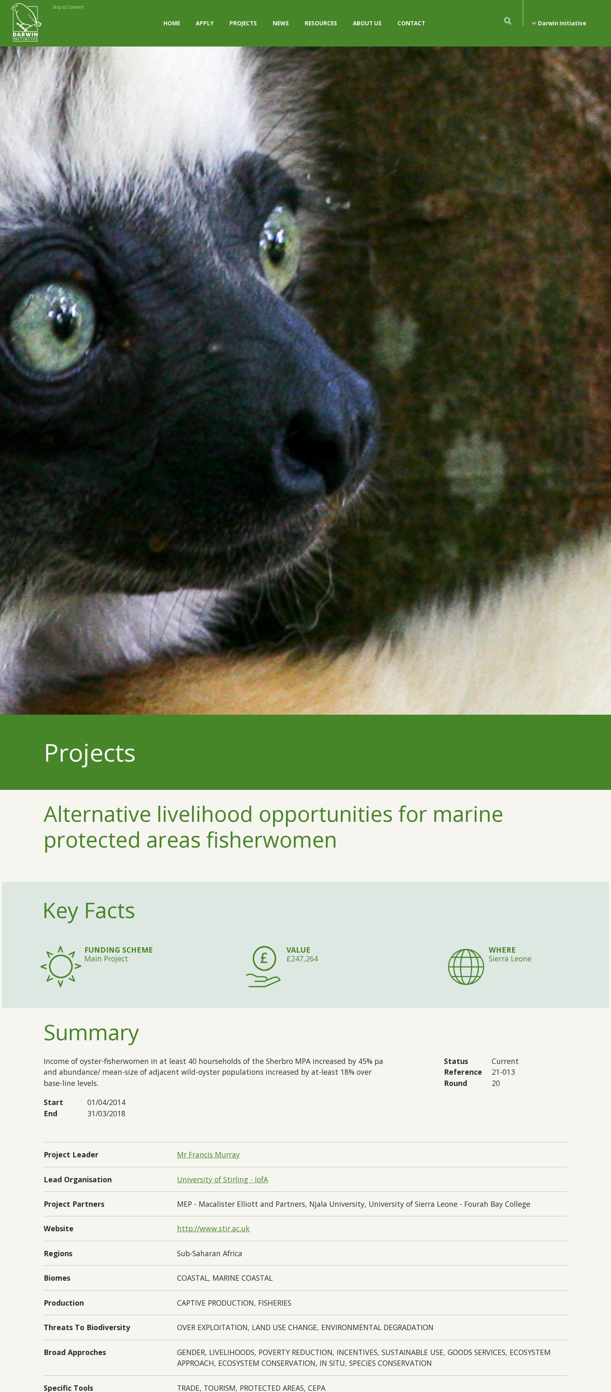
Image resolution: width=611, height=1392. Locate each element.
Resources (321, 23)
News (281, 23)
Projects (243, 23)
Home (171, 23)
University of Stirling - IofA (222, 1179)
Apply (205, 23)
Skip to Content (68, 7)
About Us (367, 23)
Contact (411, 23)
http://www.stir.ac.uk (213, 1228)
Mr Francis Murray (208, 1154)
